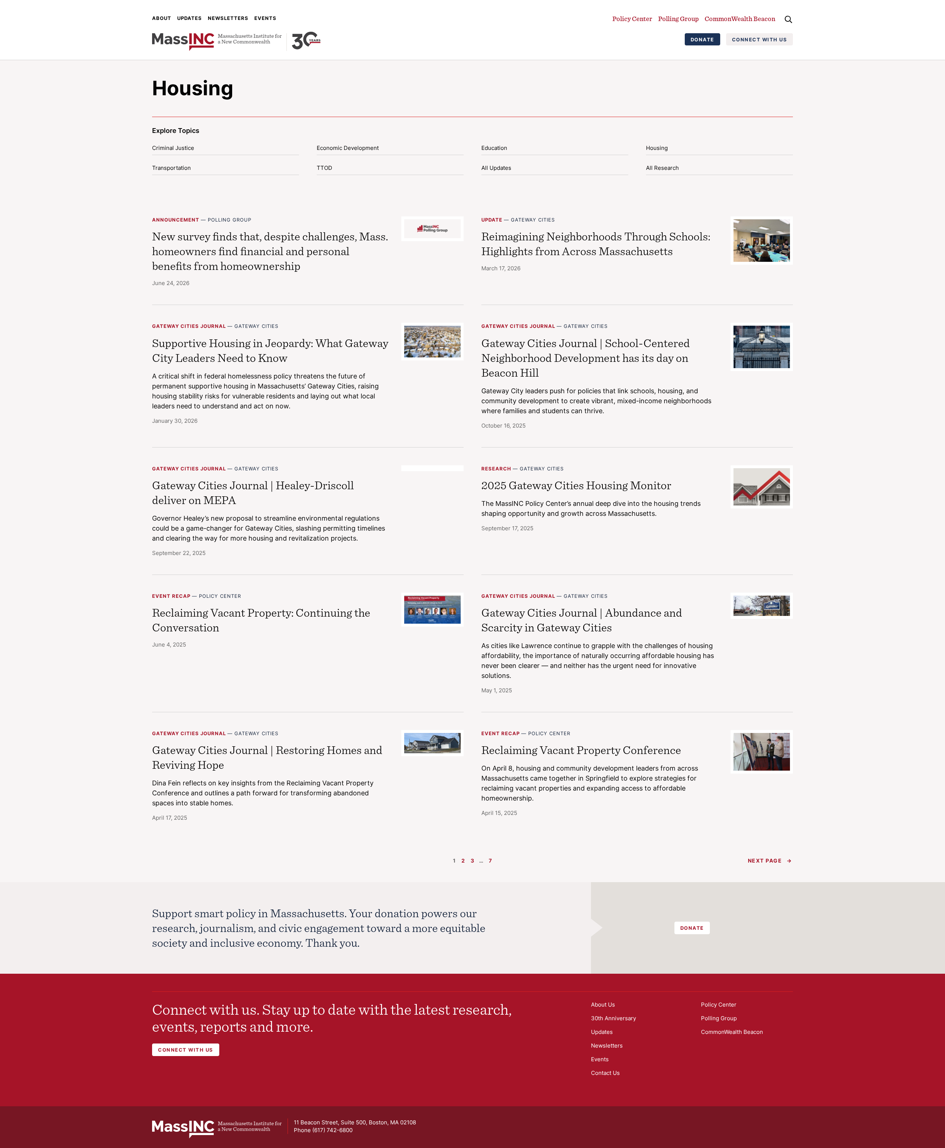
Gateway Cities (533, 220)
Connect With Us (759, 39)
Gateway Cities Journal (189, 326)
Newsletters (228, 18)
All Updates (496, 167)
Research (496, 469)
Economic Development (348, 147)
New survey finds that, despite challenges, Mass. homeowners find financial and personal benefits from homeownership (270, 251)
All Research (662, 167)
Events (265, 18)
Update (491, 220)
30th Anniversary (613, 1018)
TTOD (324, 167)
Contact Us (605, 1072)
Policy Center (632, 19)
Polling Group (678, 19)
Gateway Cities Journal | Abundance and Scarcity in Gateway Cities (581, 619)
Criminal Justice (173, 147)
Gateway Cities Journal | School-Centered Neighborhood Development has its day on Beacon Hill (585, 358)
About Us (603, 1004)
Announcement (175, 220)
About (161, 18)
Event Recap (171, 596)
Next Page (770, 860)
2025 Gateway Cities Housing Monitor (576, 485)
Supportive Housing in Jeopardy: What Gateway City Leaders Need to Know (270, 350)
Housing (657, 147)
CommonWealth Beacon (740, 19)
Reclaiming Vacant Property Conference (581, 750)
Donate (702, 39)
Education (494, 147)
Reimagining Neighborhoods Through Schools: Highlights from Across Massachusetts (595, 243)
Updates (189, 18)
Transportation (171, 167)
